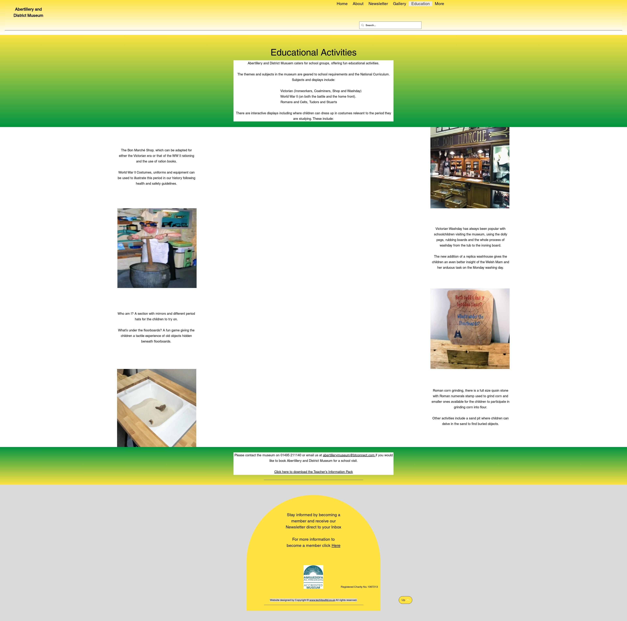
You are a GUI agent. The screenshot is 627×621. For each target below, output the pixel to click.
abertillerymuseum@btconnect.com (349, 455)
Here (336, 545)
